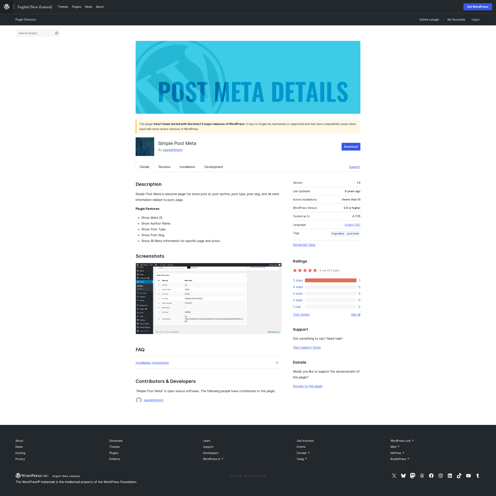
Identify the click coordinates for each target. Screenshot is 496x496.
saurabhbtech (173, 150)
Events (301, 446)
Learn (206, 440)
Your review (301, 314)
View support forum (307, 347)
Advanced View (304, 245)
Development (213, 167)
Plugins (113, 453)
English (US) (352, 224)
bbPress (398, 453)
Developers (210, 453)
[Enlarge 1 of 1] (276, 268)
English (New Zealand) (66, 476)
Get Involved (305, 440)
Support (354, 167)
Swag (302, 459)
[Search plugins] (56, 33)
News (19, 446)
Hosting (20, 453)
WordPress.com (402, 440)
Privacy (20, 459)
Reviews (164, 167)
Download (351, 146)
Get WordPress (477, 6)
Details (144, 167)
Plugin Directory (26, 19)
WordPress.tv (213, 459)
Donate (303, 453)
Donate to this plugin (308, 386)
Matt (395, 446)
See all (355, 314)
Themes (114, 446)
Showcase (116, 440)
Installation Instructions (152, 363)
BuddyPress (400, 459)
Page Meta (338, 233)
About (19, 440)
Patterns (114, 459)
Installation (187, 167)
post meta (353, 233)
